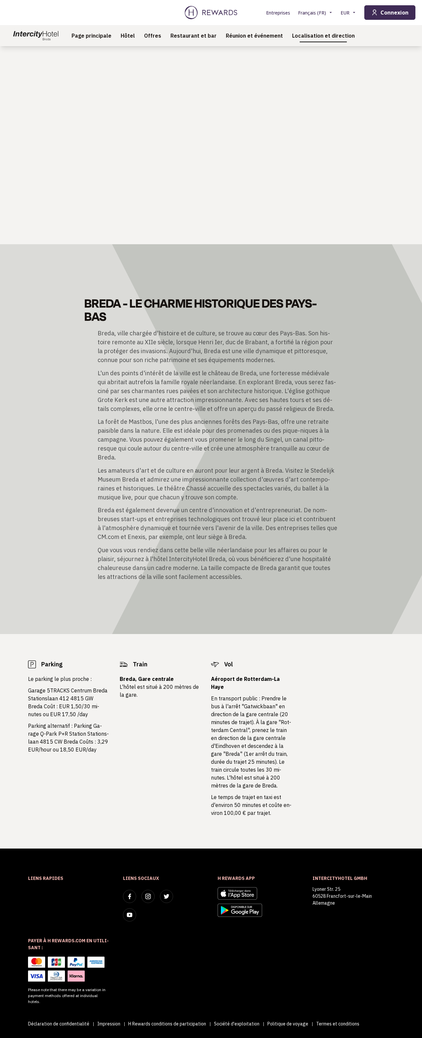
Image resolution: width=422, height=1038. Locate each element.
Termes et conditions (337, 1024)
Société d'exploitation (236, 1024)
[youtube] (129, 914)
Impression (108, 1024)
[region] (211, 145)
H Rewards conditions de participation (167, 1024)
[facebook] (129, 896)
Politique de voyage (287, 1024)
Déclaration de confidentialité (58, 1024)
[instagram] (148, 896)
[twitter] (166, 896)
